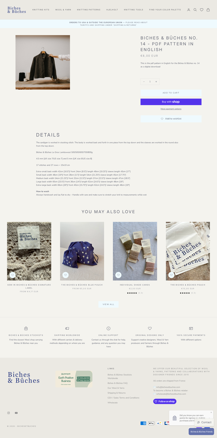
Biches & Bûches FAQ (118, 383)
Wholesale (113, 402)
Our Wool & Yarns (116, 388)
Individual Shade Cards (135, 285)
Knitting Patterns (89, 10)
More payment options (171, 108)
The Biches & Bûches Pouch (187, 285)
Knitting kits (40, 10)
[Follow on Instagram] (8, 412)
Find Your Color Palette (165, 10)
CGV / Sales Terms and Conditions (123, 397)
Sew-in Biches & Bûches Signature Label (29, 286)
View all (108, 304)
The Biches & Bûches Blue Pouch (82, 285)
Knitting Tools (133, 10)
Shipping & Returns (117, 392)
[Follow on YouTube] (16, 412)
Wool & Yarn (63, 10)
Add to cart (171, 93)
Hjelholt (112, 10)
